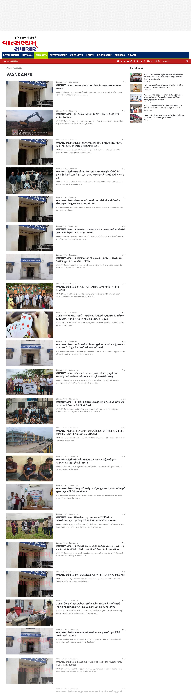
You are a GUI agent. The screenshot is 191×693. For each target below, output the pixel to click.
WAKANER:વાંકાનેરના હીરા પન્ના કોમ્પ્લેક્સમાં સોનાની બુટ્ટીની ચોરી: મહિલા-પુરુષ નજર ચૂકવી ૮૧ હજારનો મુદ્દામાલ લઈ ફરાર (89, 144)
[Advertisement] (66, 15)
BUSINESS (120, 55)
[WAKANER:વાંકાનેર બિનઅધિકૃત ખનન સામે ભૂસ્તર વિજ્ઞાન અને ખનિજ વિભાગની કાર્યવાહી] (29, 123)
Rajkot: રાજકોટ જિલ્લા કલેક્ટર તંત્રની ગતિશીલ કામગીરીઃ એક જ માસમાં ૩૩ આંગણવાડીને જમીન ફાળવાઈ (164, 86)
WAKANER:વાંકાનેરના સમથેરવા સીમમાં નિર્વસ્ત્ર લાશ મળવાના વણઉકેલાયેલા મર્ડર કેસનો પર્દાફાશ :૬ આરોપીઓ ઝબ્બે (90, 403)
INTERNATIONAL (11, 55)
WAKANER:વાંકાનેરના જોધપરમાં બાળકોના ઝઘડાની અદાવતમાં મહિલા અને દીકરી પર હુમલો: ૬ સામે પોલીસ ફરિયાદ (89, 260)
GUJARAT (41, 55)
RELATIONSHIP (104, 55)
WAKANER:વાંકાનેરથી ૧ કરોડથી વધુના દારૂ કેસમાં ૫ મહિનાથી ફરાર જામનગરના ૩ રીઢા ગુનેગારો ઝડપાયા (86, 461)
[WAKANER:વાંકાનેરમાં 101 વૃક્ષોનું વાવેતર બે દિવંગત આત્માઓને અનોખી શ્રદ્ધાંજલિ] (29, 296)
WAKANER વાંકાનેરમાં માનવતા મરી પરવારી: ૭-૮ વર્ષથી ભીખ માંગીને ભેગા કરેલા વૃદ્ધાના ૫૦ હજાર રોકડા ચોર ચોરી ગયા (88, 202)
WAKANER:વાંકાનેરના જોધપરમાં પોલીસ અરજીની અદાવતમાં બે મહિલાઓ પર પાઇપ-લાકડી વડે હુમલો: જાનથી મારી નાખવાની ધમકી (90, 346)
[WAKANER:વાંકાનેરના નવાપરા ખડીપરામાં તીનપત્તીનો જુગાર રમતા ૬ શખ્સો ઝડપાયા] (29, 94)
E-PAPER (132, 55)
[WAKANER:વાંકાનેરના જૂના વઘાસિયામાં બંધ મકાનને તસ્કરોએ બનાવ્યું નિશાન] (29, 584)
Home (10, 68)
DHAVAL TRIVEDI (62, 82)
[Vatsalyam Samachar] (20, 43)
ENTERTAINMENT (58, 55)
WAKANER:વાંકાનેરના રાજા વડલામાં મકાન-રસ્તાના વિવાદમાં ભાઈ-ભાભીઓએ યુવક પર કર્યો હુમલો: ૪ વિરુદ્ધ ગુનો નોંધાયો (90, 231)
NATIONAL (27, 55)
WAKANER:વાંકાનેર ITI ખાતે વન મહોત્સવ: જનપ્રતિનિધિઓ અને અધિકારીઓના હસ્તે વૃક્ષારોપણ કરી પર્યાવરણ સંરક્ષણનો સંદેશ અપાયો (86, 519)
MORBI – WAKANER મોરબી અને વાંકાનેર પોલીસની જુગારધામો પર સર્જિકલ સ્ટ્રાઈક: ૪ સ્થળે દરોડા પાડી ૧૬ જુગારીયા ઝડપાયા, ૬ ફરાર (90, 317)
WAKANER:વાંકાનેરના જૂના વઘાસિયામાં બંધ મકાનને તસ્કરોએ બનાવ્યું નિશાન (90, 574)
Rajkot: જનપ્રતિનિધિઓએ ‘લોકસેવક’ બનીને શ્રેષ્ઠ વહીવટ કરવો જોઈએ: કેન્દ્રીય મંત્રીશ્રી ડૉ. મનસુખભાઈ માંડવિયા (163, 106)
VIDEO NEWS (76, 55)
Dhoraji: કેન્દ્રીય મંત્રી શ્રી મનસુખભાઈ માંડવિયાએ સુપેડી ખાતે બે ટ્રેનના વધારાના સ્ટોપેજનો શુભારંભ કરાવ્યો (164, 116)
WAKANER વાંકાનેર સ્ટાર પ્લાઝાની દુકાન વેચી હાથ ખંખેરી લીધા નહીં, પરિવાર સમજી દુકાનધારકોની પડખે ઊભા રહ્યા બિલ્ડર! (89, 432)
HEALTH (90, 55)
